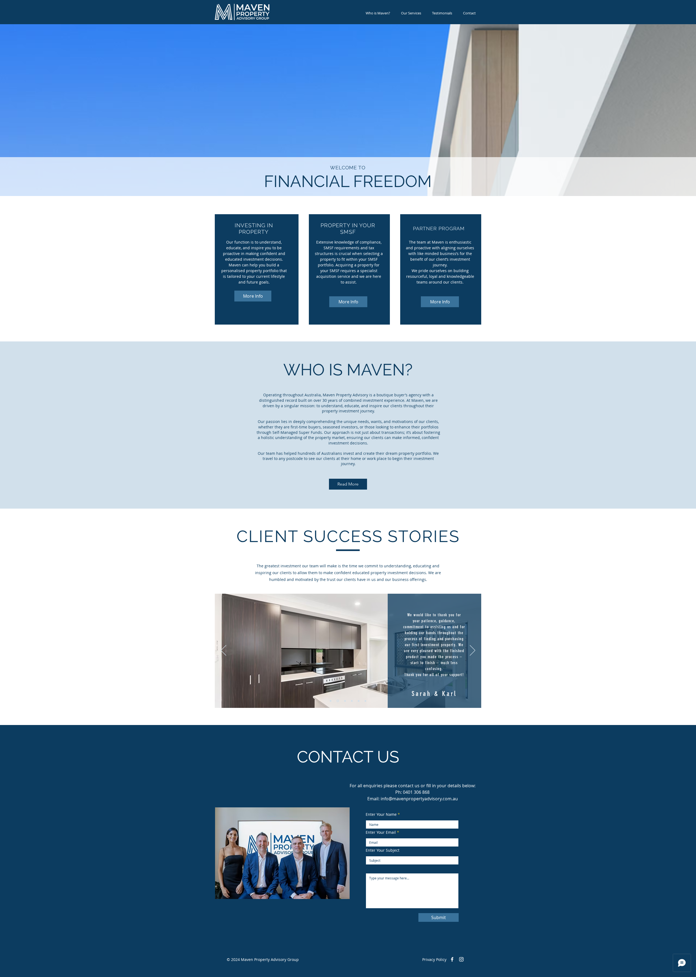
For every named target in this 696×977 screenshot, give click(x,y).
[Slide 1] (330, 701)
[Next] (472, 650)
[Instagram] (461, 959)
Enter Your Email (381, 832)
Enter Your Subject (382, 850)
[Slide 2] (337, 701)
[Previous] (223, 650)
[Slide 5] (358, 701)
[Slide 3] (344, 701)
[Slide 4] (352, 701)
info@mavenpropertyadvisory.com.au (419, 799)
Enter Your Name (381, 814)
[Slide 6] (365, 701)
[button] (411, 13)
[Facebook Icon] (452, 959)
